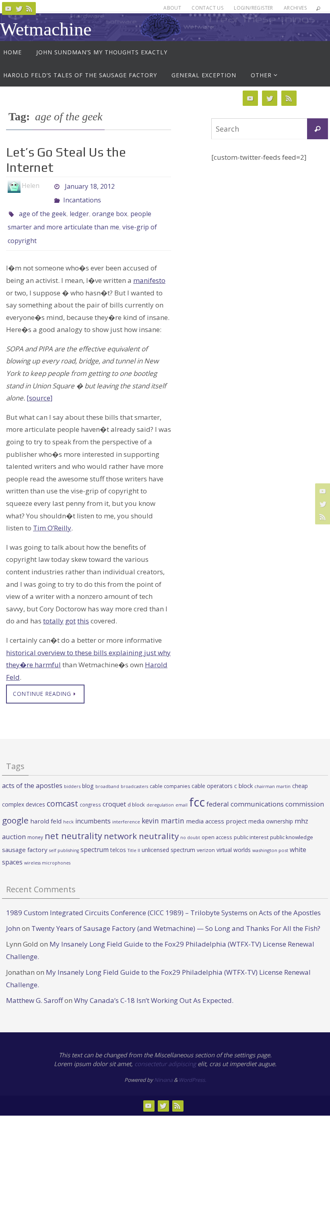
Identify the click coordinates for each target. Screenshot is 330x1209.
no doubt (190, 826)
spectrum (94, 838)
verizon (206, 839)
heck (68, 810)
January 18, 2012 (90, 185)
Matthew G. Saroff (34, 989)
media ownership (270, 810)
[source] (40, 386)
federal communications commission (265, 792)
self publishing (64, 839)
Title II (134, 839)
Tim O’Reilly (52, 516)
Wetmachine (45, 29)
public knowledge (291, 825)
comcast (62, 792)
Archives (295, 7)
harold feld (46, 810)
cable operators (212, 774)
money (35, 826)
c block (243, 774)
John (13, 917)
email (181, 793)
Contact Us (207, 7)
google (15, 809)
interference (126, 810)
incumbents (93, 809)
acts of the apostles (32, 774)
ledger (79, 208)
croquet (114, 792)
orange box (109, 208)
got (70, 609)
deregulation (160, 793)
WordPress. (192, 1068)
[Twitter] (18, 8)
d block (136, 793)
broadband (107, 775)
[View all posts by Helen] (46, 185)
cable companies (170, 775)
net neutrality (73, 824)
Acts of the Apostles (290, 901)
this (83, 609)
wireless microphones (47, 851)
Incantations (82, 196)
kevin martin (163, 809)
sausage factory (24, 838)
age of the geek (42, 208)
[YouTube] (8, 8)
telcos (118, 838)
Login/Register (253, 7)
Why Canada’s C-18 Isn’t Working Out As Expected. (153, 989)
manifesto (149, 269)
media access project (216, 810)
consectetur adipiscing (165, 1052)
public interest (251, 825)
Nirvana (163, 1068)
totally (53, 609)
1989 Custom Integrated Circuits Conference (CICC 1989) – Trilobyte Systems (127, 901)
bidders (72, 775)
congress (90, 793)
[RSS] (29, 8)
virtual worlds (234, 838)
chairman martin (272, 775)
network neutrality (141, 824)
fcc (197, 791)
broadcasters (134, 775)
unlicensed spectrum (168, 838)
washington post (270, 839)
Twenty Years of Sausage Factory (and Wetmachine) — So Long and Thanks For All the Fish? (175, 917)
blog (88, 774)
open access (217, 825)
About (172, 7)
